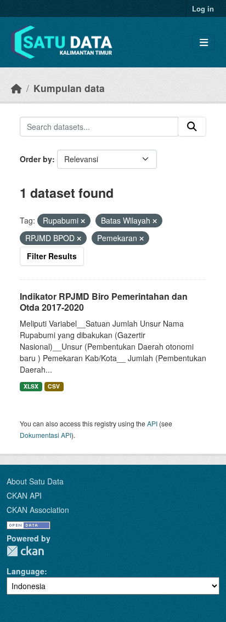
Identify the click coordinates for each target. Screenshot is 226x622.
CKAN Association (38, 509)
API (152, 423)
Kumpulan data (69, 88)
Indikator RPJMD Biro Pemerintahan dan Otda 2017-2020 (104, 302)
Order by (36, 158)
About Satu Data (35, 481)
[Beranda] (16, 88)
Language (25, 571)
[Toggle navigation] (204, 42)
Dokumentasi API (45, 435)
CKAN (25, 551)
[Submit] (192, 126)
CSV (54, 386)
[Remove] (83, 220)
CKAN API (24, 495)
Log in (203, 8)
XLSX (31, 386)
